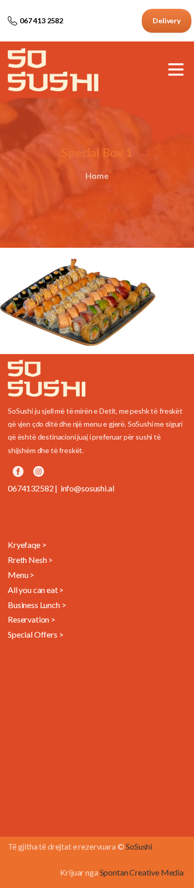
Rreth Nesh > (30, 560)
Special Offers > (35, 634)
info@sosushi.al (87, 488)
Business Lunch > (37, 605)
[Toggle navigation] (176, 69)
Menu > (21, 575)
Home (96, 175)
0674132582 (30, 488)
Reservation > (31, 619)
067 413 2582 (41, 20)
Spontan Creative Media (142, 872)
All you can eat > (36, 590)
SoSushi (139, 846)
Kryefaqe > (27, 544)
